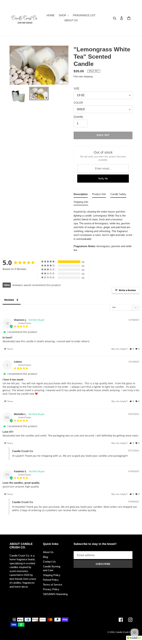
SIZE (76, 88)
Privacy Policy (51, 589)
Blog (45, 556)
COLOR (78, 102)
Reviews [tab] (9, 299)
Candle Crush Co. (124, 632)
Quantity (78, 116)
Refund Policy (51, 579)
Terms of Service (52, 584)
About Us (48, 552)
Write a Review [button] (127, 290)
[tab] (81, 195)
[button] (132, 348)
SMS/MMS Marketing (55, 594)
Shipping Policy (51, 575)
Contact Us (49, 561)
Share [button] (10, 348)
